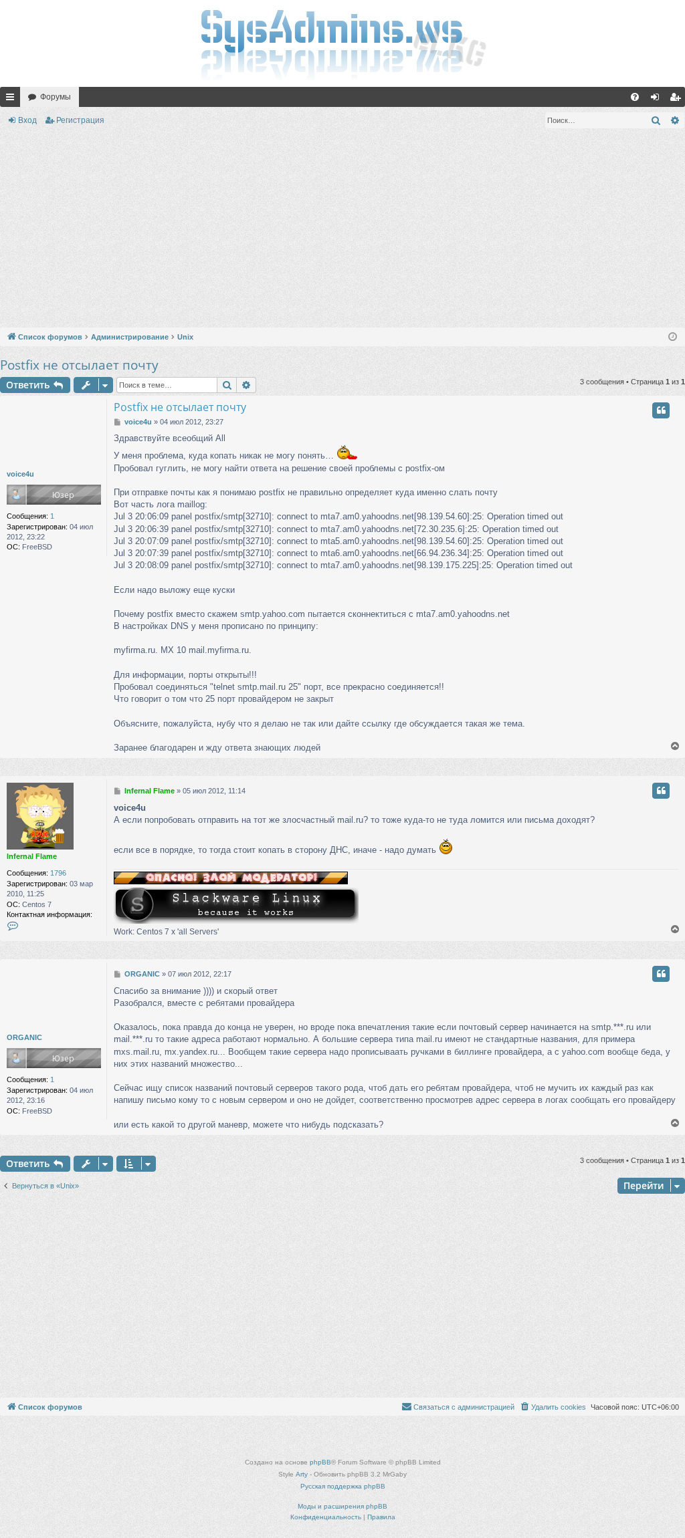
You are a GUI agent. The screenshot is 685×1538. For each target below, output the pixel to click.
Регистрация (80, 120)
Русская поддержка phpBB (342, 1486)
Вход (27, 120)
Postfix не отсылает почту (79, 365)
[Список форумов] (342, 43)
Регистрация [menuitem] (677, 99)
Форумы (55, 97)
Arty (302, 1474)
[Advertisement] (342, 230)
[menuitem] (635, 97)
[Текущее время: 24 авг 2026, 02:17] (672, 337)
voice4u (20, 474)
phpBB (320, 1462)
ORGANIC (24, 1037)
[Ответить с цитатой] (661, 410)
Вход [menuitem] (658, 99)
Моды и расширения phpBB (342, 1506)
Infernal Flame (32, 856)
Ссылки (12, 99)
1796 (58, 873)
